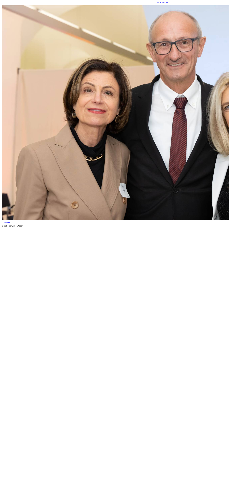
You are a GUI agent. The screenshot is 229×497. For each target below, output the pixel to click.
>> (167, 3)
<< (158, 3)
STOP (162, 3)
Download (6, 222)
